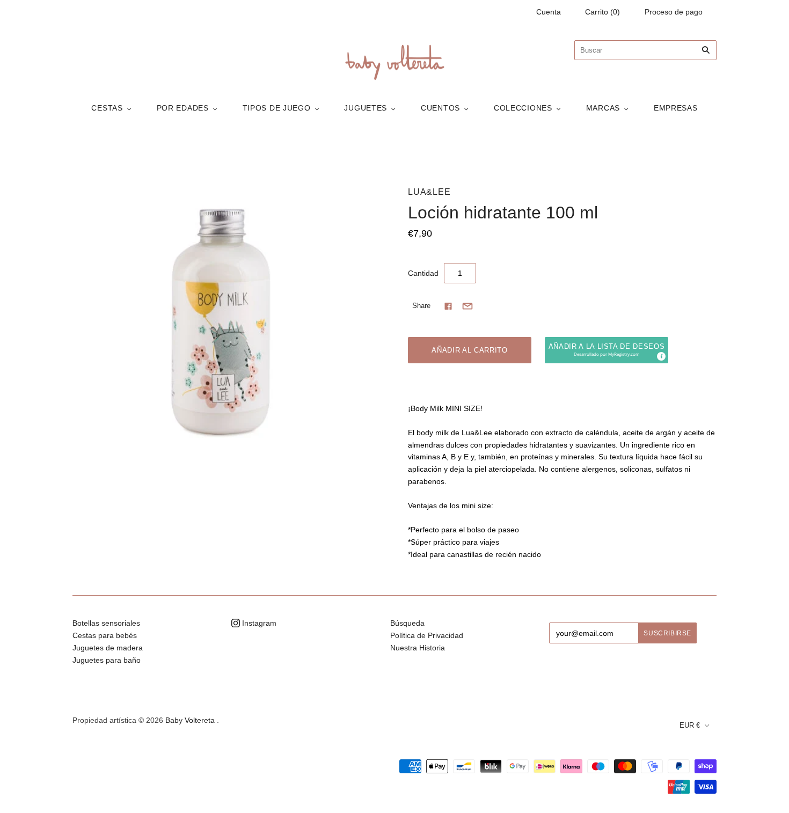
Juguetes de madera (107, 647)
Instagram (258, 623)
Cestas (106, 108)
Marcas (603, 108)
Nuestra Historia (417, 647)
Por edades (183, 108)
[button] (606, 350)
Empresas (676, 108)
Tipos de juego (277, 108)
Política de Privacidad (426, 635)
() (602, 12)
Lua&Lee (429, 191)
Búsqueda (407, 623)
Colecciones (523, 108)
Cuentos (440, 108)
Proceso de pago (674, 12)
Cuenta (548, 12)
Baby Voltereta (190, 720)
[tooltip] (661, 356)
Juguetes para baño (106, 660)
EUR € (690, 725)
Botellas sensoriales (106, 623)
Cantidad (423, 273)
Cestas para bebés (104, 635)
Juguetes (365, 108)
